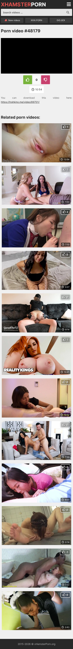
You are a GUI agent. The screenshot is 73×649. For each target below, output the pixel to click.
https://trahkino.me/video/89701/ (20, 101)
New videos (14, 20)
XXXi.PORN (36, 20)
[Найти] (67, 12)
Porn (23, 4)
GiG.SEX (61, 20)
